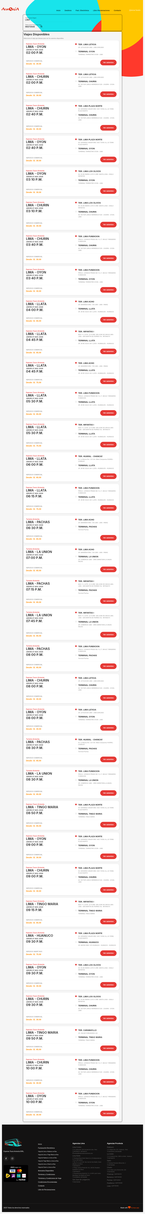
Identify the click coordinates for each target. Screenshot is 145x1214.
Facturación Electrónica (46, 1148)
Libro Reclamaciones (101, 10)
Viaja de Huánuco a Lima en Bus (47, 1158)
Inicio (58, 10)
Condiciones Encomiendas (47, 1182)
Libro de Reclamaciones (46, 1190)
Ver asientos (108, 62)
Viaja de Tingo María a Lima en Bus (48, 1161)
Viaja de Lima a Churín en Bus (47, 1164)
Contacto (117, 10)
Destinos (68, 10)
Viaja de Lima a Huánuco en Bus (47, 1151)
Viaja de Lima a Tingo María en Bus (48, 1154)
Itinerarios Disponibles (46, 1171)
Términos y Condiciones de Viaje (49, 1178)
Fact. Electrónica (82, 10)
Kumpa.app (135, 1208)
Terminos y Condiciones (46, 1174)
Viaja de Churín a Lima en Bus (47, 1167)
